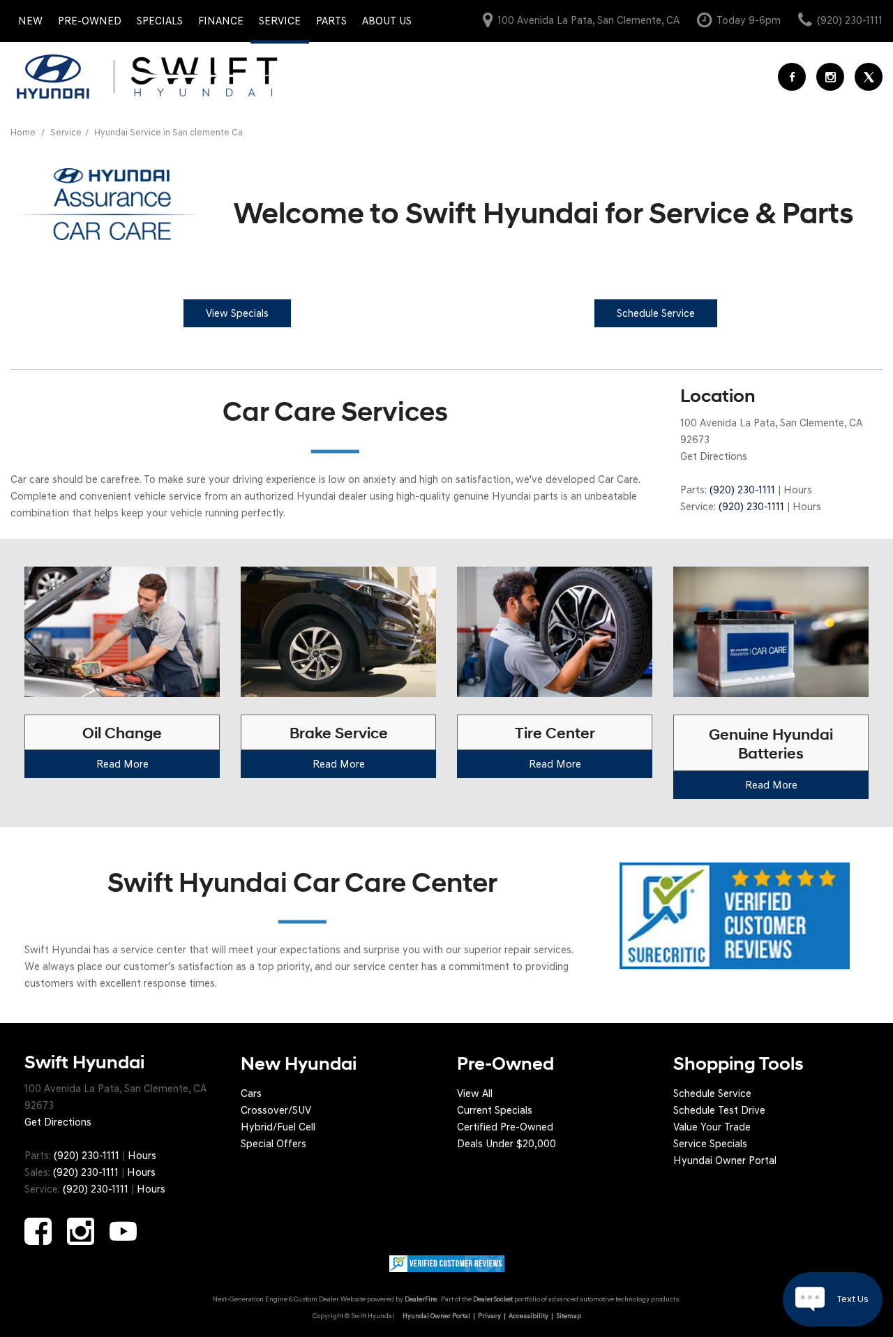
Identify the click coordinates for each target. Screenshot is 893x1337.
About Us (387, 21)
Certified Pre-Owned (505, 1127)
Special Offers (273, 1143)
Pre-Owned (89, 21)
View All (475, 1093)
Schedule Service (712, 1093)
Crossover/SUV (276, 1110)
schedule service (656, 313)
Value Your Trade (712, 1127)
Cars (251, 1093)
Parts (331, 21)
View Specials (237, 313)
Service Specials (710, 1143)
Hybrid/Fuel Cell (278, 1127)
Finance (220, 21)
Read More (122, 764)
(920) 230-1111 (742, 490)
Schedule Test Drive (719, 1110)
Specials (160, 21)
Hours (797, 490)
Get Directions (713, 456)
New (30, 21)
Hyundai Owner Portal (724, 1160)
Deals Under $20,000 (506, 1143)
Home (24, 132)
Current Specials (494, 1110)
